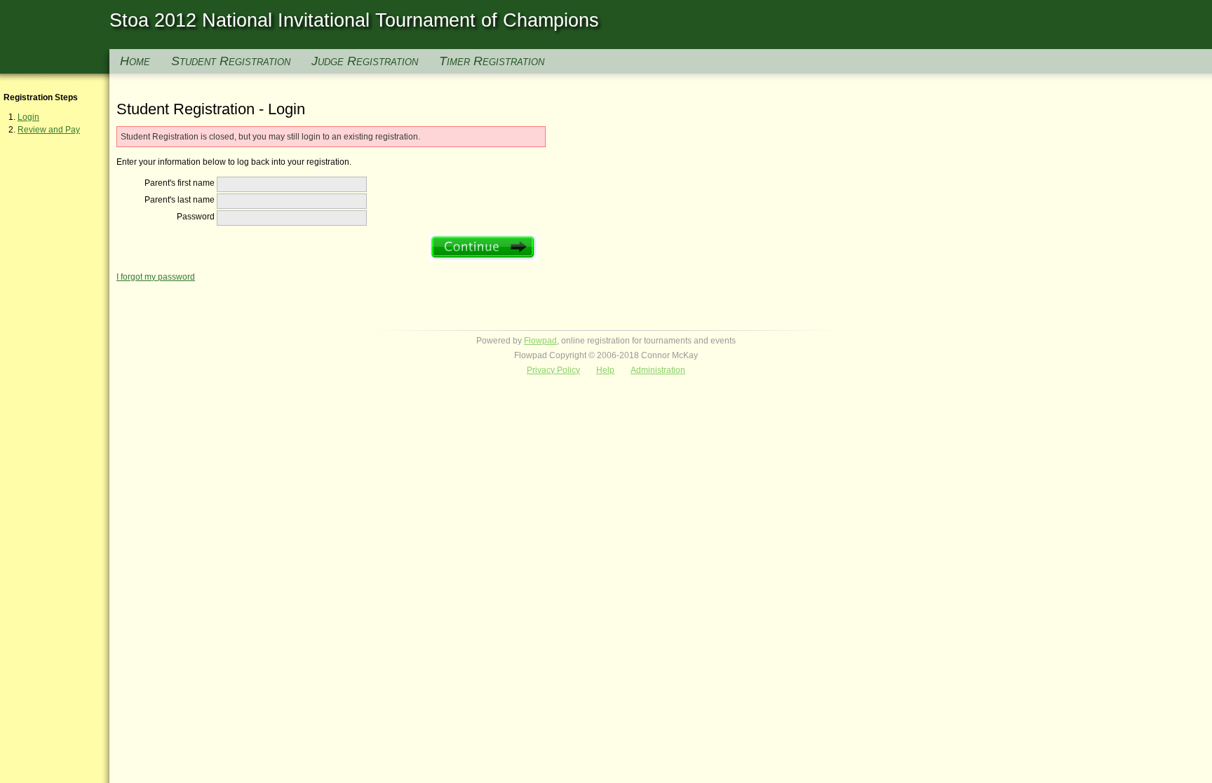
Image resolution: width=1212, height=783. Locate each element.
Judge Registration (364, 61)
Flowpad (540, 341)
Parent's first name (179, 183)
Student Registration (230, 61)
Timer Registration (491, 61)
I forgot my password (155, 277)
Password (196, 217)
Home (135, 61)
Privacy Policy (553, 370)
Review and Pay (49, 130)
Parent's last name (179, 200)
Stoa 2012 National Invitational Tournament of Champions (354, 20)
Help (605, 370)
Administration (658, 370)
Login (28, 117)
